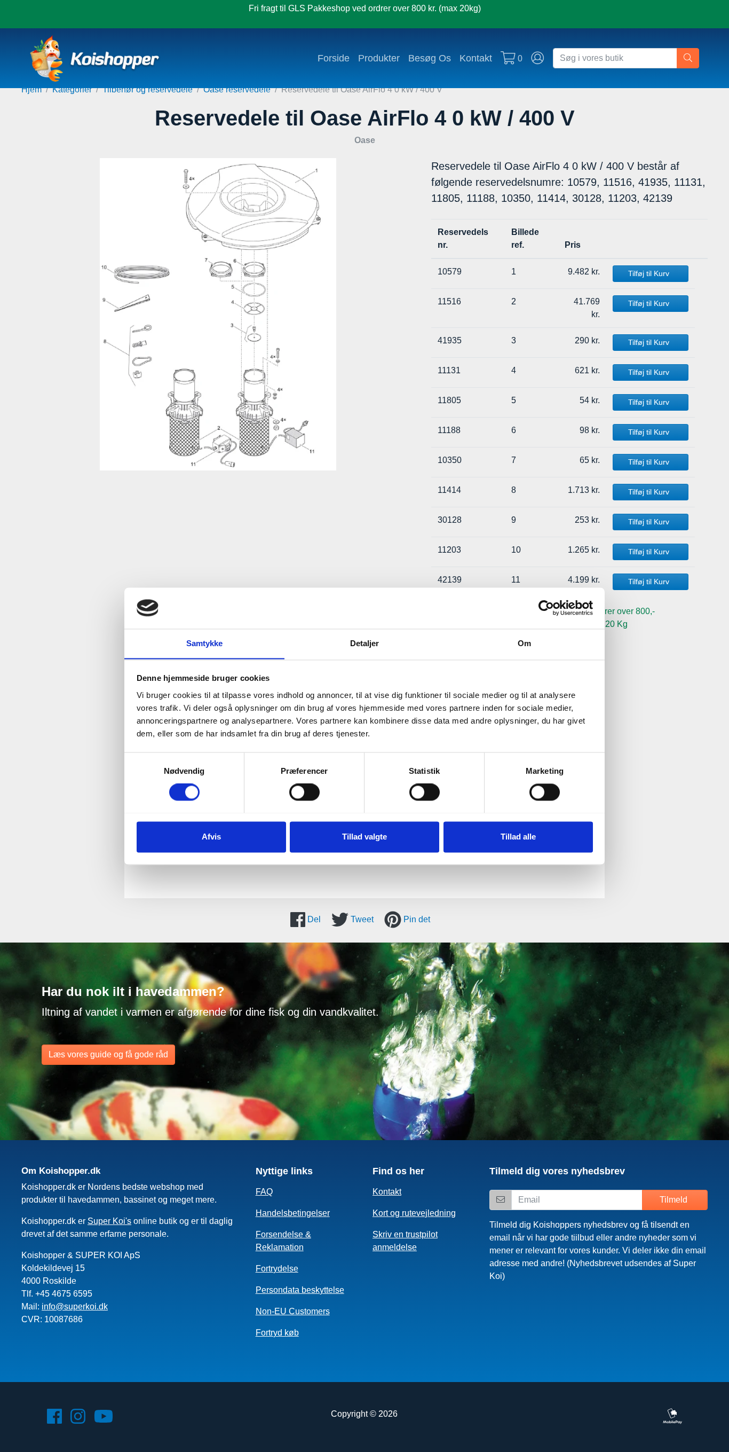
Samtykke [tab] (204, 643)
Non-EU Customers (293, 1311)
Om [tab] (524, 643)
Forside (334, 58)
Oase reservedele (237, 89)
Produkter (379, 58)
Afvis (211, 836)
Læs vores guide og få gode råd (108, 1054)
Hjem (31, 89)
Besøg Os (429, 58)
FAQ (264, 1191)
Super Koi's (109, 1221)
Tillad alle (518, 836)
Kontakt (475, 58)
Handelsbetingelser (293, 1213)
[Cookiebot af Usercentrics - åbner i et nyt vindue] (546, 608)
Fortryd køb (277, 1332)
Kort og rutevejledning (414, 1213)
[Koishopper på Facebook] (54, 1419)
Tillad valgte (364, 836)
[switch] (304, 791)
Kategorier (72, 89)
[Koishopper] (95, 58)
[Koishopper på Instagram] (77, 1419)
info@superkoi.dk (75, 1306)
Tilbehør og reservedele (147, 89)
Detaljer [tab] (364, 643)
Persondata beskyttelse (300, 1289)
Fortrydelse (277, 1268)
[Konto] (538, 58)
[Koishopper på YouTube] (103, 1419)
